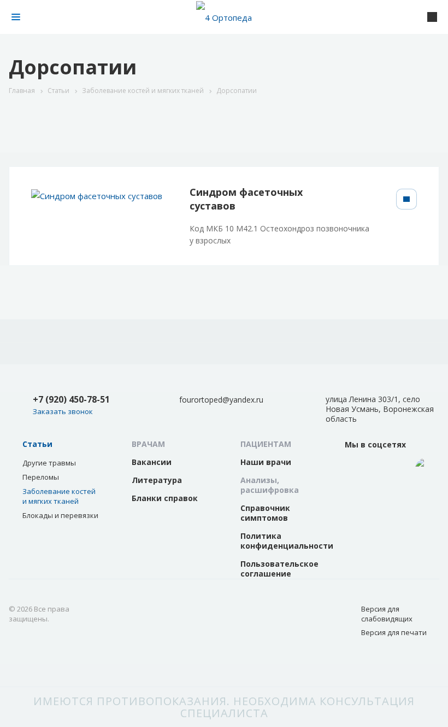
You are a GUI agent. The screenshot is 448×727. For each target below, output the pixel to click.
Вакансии (152, 462)
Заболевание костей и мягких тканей (59, 496)
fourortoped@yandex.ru (221, 399)
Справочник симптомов (265, 513)
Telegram (426, 469)
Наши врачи (265, 462)
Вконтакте (356, 469)
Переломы (40, 477)
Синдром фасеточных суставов (246, 198)
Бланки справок (165, 498)
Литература (157, 480)
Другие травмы (49, 463)
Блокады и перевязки (60, 515)
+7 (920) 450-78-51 (71, 399)
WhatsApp (391, 473)
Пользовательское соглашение (279, 569)
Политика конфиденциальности (286, 541)
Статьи (37, 444)
